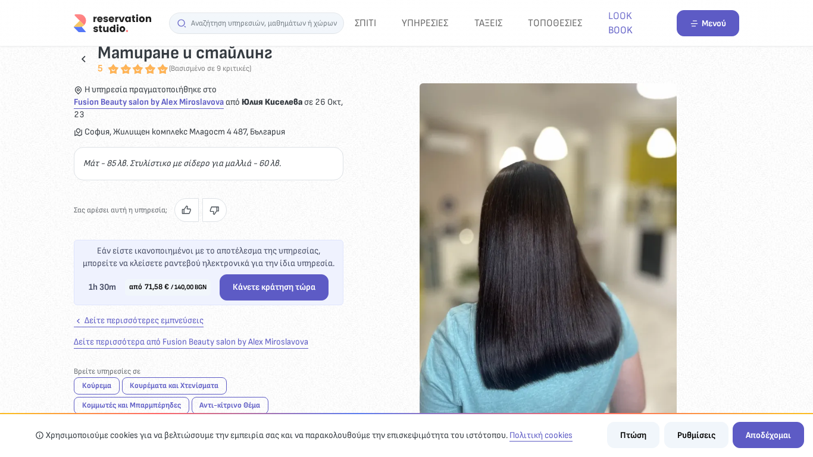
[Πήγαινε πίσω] (83, 58)
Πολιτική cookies (541, 435)
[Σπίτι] (112, 23)
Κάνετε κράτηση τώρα (274, 287)
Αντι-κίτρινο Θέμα (229, 405)
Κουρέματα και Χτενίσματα (174, 385)
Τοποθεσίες (555, 23)
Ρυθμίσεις (696, 435)
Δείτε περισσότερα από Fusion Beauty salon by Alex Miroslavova (191, 342)
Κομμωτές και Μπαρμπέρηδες (131, 405)
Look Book (620, 23)
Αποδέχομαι (768, 435)
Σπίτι (365, 23)
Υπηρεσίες (425, 23)
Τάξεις (488, 23)
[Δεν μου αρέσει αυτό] (214, 210)
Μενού (714, 23)
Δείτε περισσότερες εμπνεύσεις (143, 320)
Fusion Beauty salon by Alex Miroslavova (149, 102)
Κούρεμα (96, 385)
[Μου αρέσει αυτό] (186, 210)
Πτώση (633, 435)
